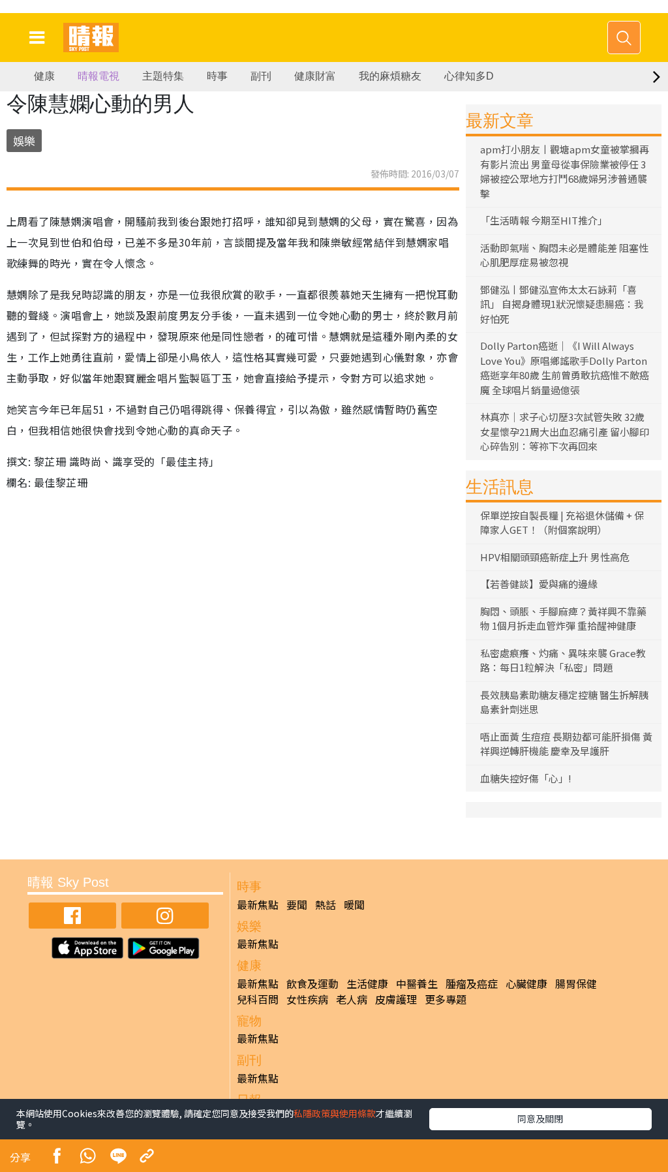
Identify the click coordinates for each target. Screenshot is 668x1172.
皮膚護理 (396, 999)
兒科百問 (258, 999)
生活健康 (367, 983)
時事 (217, 76)
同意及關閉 (540, 1118)
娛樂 (24, 140)
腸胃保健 (576, 983)
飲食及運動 (312, 983)
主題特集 (163, 76)
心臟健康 (526, 983)
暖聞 (354, 904)
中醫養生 (417, 983)
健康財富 (315, 76)
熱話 (325, 904)
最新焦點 (258, 904)
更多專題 (445, 999)
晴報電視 (98, 76)
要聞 (296, 904)
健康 (44, 76)
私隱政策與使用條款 (335, 1113)
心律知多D (469, 76)
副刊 (260, 76)
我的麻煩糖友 (390, 76)
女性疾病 (307, 999)
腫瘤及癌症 (472, 983)
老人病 (351, 999)
